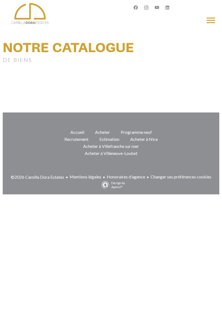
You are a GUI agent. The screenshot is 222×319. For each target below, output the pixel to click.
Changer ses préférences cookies (181, 176)
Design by (118, 185)
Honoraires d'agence (126, 176)
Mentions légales (85, 176)
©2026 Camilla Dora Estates (37, 177)
